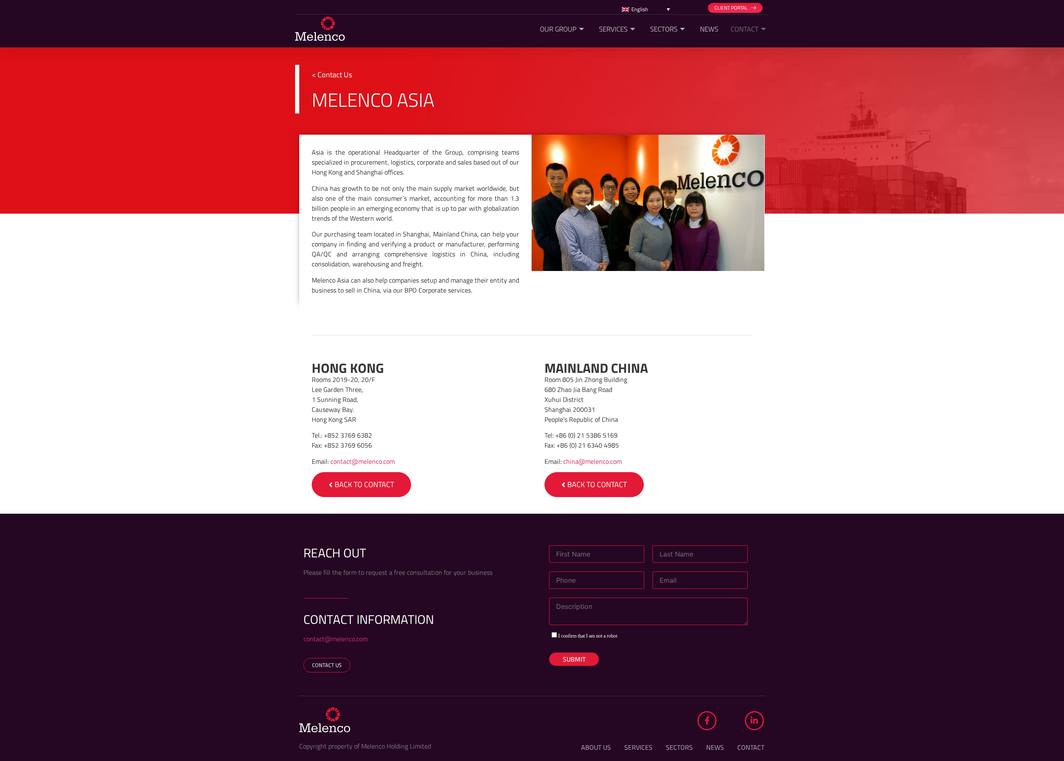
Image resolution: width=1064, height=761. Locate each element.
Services (613, 29)
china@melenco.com (592, 461)
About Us (596, 747)
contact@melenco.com (362, 461)
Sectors (663, 29)
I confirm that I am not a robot (587, 635)
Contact (745, 29)
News (709, 29)
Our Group (558, 29)
